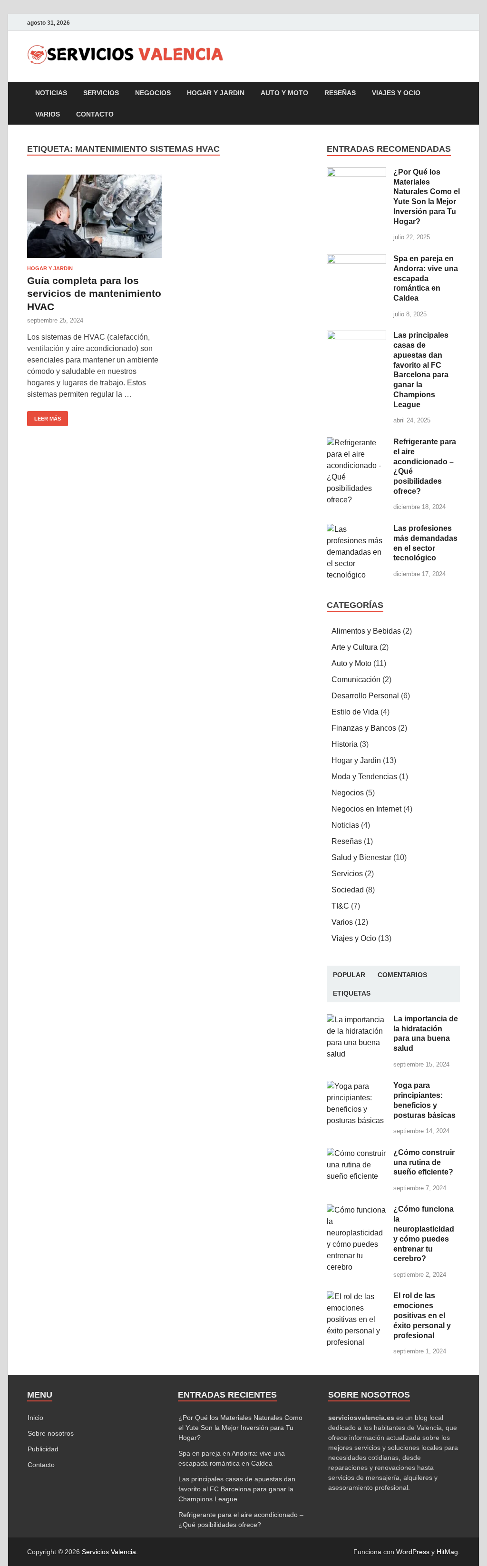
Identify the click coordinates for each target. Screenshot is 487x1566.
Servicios (101, 93)
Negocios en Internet (366, 809)
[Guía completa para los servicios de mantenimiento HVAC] (94, 216)
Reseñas (340, 93)
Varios (47, 114)
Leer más (44, 416)
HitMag (447, 1552)
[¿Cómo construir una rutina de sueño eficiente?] (356, 1153)
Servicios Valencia (109, 1552)
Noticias (51, 93)
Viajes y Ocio (396, 93)
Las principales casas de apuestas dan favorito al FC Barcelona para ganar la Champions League (236, 1489)
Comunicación (355, 679)
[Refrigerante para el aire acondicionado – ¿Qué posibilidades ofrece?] (356, 443)
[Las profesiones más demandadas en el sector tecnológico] (356, 529)
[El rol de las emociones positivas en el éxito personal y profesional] (356, 1296)
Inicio (35, 1417)
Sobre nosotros (51, 1433)
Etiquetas (351, 993)
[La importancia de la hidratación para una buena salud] (356, 1020)
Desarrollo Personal (365, 696)
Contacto (95, 114)
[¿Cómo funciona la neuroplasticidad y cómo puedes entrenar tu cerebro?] (356, 1210)
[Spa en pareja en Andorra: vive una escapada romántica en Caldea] (356, 259)
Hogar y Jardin (215, 93)
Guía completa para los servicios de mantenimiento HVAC (94, 293)
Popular (349, 975)
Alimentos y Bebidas (366, 631)
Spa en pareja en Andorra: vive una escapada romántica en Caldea (425, 278)
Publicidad (43, 1449)
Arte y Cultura (354, 647)
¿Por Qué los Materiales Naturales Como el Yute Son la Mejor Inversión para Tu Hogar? (240, 1427)
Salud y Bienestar (361, 857)
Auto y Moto (284, 93)
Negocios (153, 93)
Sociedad (347, 890)
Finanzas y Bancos (363, 728)
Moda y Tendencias (364, 777)
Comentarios (402, 975)
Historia (344, 744)
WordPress (412, 1552)
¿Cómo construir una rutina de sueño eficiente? (424, 1162)
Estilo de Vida (355, 712)
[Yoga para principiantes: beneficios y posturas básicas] (356, 1086)
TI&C (340, 906)
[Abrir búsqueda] (455, 93)
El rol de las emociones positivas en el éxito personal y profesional (422, 1315)
